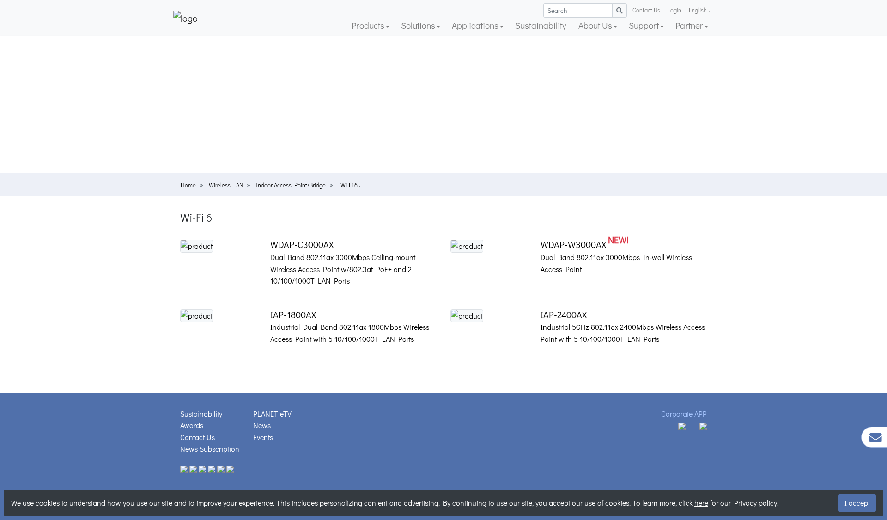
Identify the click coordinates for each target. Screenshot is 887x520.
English (698, 10)
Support (645, 25)
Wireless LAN (226, 185)
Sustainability (540, 25)
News (262, 425)
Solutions (419, 25)
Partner (690, 25)
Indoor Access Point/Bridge (291, 185)
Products (369, 25)
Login (674, 10)
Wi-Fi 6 (349, 185)
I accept (857, 503)
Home (188, 185)
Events (263, 437)
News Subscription (209, 448)
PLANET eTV (272, 413)
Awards (191, 425)
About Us (596, 25)
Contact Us (646, 10)
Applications (476, 25)
